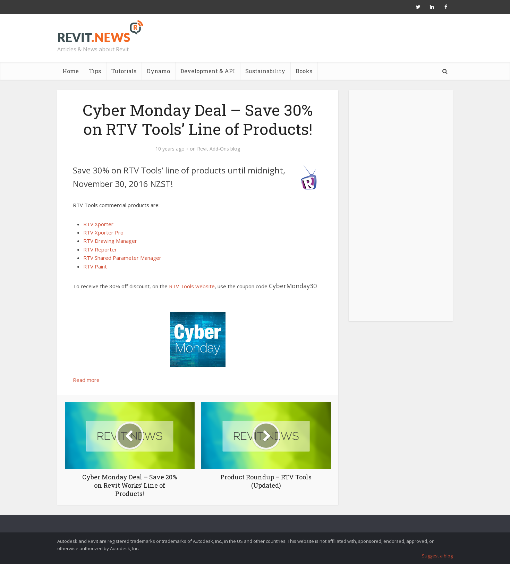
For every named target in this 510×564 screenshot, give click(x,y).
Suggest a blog (437, 556)
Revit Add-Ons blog (218, 149)
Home (70, 71)
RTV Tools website (192, 286)
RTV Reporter (100, 249)
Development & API (207, 71)
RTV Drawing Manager (110, 240)
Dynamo (158, 71)
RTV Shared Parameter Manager (122, 257)
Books (304, 71)
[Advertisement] (401, 209)
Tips (95, 71)
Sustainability (265, 71)
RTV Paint (95, 266)
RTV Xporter (98, 224)
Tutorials (123, 71)
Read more (86, 379)
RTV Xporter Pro (103, 232)
